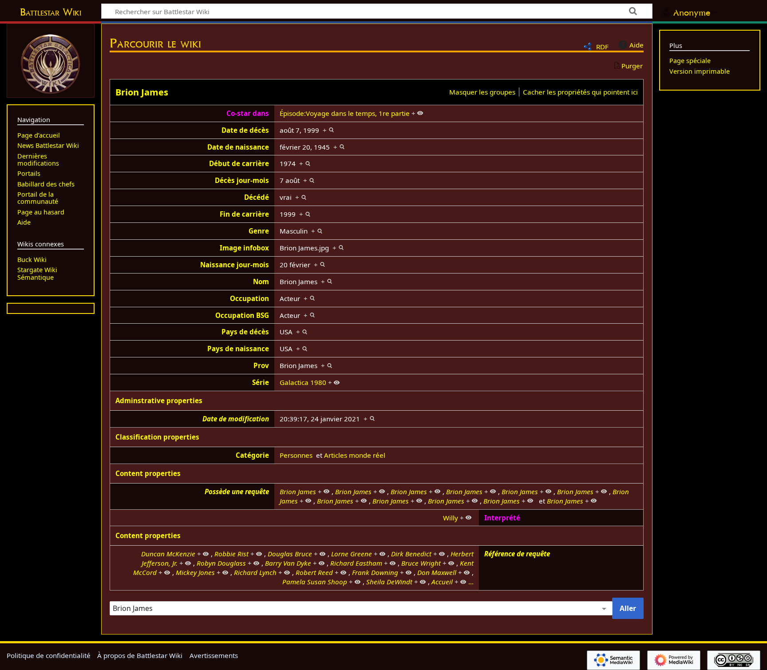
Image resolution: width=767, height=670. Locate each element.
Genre (259, 230)
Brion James (141, 92)
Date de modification (235, 418)
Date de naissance (238, 147)
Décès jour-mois (242, 180)
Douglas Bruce (290, 553)
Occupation (249, 298)
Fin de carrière (244, 214)
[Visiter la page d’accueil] (50, 63)
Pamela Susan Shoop (314, 581)
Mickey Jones (195, 572)
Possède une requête (237, 491)
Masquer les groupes (482, 91)
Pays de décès (245, 331)
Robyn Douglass (221, 563)
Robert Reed (314, 572)
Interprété (502, 517)
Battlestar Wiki (50, 12)
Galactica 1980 (303, 382)
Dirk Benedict (411, 553)
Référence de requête (517, 553)
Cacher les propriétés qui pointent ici (580, 91)
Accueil (442, 581)
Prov (261, 365)
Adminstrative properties (158, 400)
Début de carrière (239, 163)
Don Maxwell (436, 572)
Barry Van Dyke (288, 563)
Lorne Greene (351, 553)
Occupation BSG (242, 315)
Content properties (148, 473)
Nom (261, 281)
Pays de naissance (238, 348)
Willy (450, 517)
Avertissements (214, 655)
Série (260, 382)
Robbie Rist (231, 553)
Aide (636, 44)
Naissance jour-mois (234, 264)
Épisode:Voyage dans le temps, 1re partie (345, 113)
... (471, 581)
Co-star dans (247, 113)
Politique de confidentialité (49, 655)
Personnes (296, 455)
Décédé (256, 197)
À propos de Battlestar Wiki (139, 655)
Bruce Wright (421, 563)
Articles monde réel (354, 455)
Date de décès (245, 130)
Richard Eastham (356, 563)
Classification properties (157, 436)
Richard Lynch (255, 572)
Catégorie (252, 455)
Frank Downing (375, 572)
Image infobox (244, 247)
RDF (602, 46)
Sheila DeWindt (389, 581)
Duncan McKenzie (168, 553)
